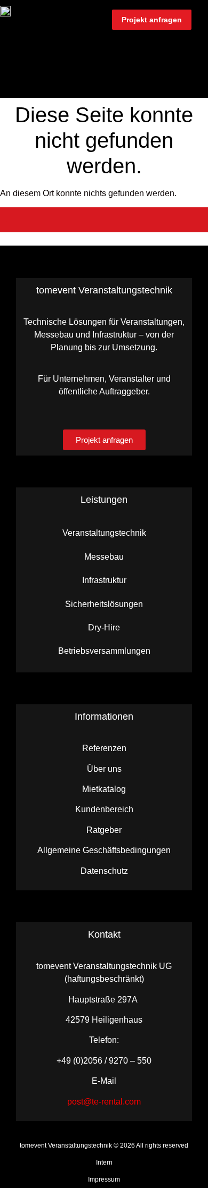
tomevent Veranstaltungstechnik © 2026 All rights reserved (104, 1145)
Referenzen (104, 748)
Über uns (104, 768)
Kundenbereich (104, 809)
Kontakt (104, 934)
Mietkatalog (104, 789)
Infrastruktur (104, 580)
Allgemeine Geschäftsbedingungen (104, 850)
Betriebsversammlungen (104, 650)
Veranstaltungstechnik (104, 532)
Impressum (104, 1179)
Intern (104, 1162)
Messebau (104, 556)
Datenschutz (104, 870)
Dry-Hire (104, 627)
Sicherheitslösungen (104, 604)
